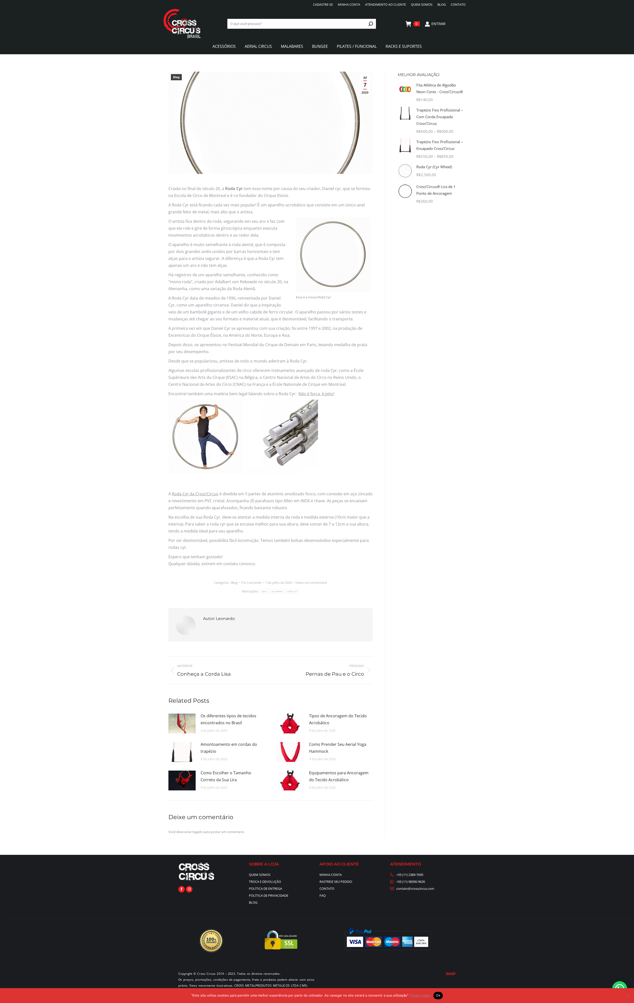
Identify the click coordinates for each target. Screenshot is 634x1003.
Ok (438, 995)
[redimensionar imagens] (182, 723)
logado (197, 832)
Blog (176, 77)
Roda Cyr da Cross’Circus (195, 494)
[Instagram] (189, 889)
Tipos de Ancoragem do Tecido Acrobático (338, 719)
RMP (451, 974)
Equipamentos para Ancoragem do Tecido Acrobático (339, 776)
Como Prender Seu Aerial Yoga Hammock (337, 748)
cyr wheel (277, 591)
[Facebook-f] (181, 889)
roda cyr (292, 591)
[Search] (371, 24)
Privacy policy (420, 995)
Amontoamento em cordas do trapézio (229, 748)
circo (264, 591)
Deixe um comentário (311, 582)
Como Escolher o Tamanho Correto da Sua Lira (226, 776)
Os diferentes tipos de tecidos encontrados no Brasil (228, 719)
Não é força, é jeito (315, 393)
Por (251, 582)
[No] (627, 995)
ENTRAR (438, 24)
